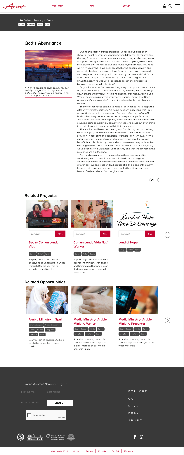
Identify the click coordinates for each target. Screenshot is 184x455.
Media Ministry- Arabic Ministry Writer (90, 321)
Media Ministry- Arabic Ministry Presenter (135, 321)
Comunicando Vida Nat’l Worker (91, 244)
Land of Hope (128, 242)
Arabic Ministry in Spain (46, 319)
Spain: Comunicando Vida (43, 244)
